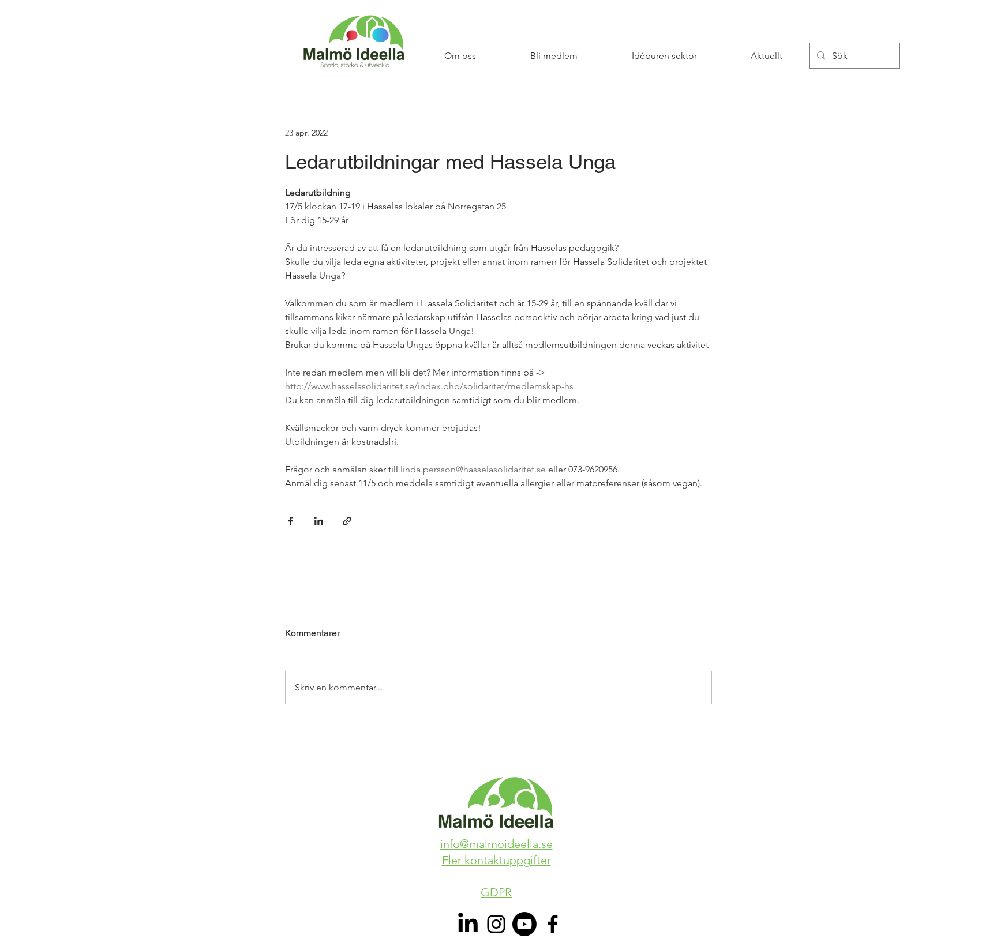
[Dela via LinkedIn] (318, 521)
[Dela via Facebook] (290, 521)
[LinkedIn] (468, 924)
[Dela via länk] (347, 521)
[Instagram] (496, 924)
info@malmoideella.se (496, 844)
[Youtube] (524, 924)
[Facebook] (553, 924)
